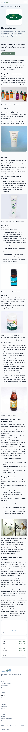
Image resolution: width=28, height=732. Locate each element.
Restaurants (4, 687)
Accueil (3, 714)
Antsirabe (3, 700)
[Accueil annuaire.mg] (4, 2)
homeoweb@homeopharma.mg (17, 632)
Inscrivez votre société (6, 718)
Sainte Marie (4, 706)
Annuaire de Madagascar (6, 6)
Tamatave (3, 704)
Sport (2, 681)
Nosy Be (3, 702)
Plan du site (3, 720)
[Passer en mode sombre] (22, 2)
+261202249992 (13, 630)
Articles (3, 716)
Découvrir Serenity (7, 53)
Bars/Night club (4, 685)
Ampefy (3, 708)
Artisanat (3, 692)
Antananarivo (4, 697)
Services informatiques (6, 683)
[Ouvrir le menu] (25, 2)
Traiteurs (3, 690)
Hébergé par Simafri (5, 729)
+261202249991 (13, 629)
